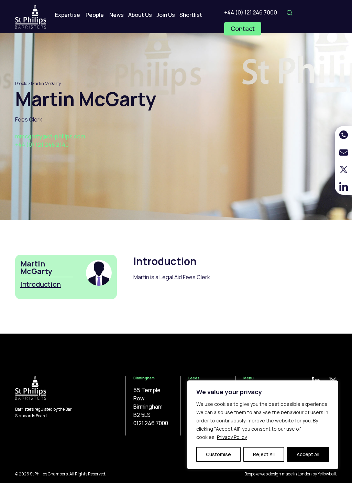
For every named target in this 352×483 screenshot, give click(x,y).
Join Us (165, 15)
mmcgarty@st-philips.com (50, 136)
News (116, 15)
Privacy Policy (232, 437)
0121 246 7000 (150, 423)
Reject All (264, 454)
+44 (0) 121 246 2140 (42, 144)
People (95, 15)
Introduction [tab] (40, 284)
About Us (140, 15)
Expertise (67, 15)
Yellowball (327, 474)
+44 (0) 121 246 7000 (250, 12)
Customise (218, 454)
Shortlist (190, 15)
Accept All (308, 454)
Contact (243, 28)
